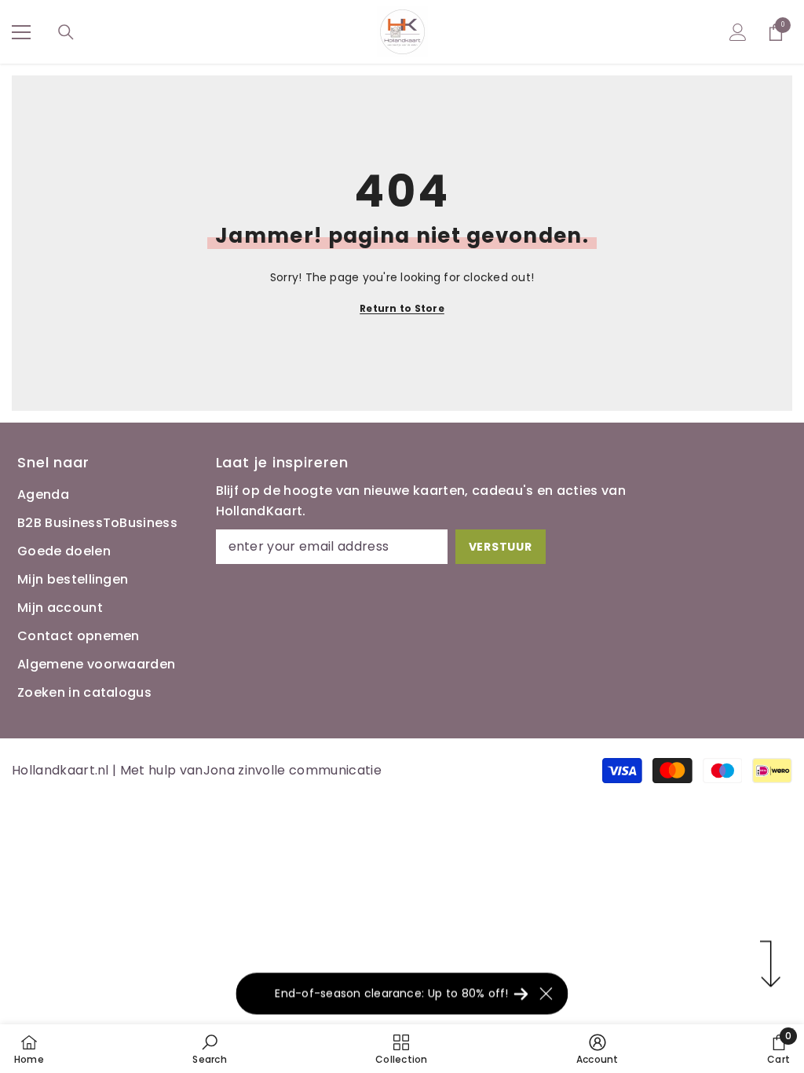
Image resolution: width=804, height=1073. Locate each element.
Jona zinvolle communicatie (292, 770)
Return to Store (402, 308)
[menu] (21, 32)
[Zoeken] (66, 32)
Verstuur (500, 547)
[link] (209, 1048)
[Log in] (738, 32)
